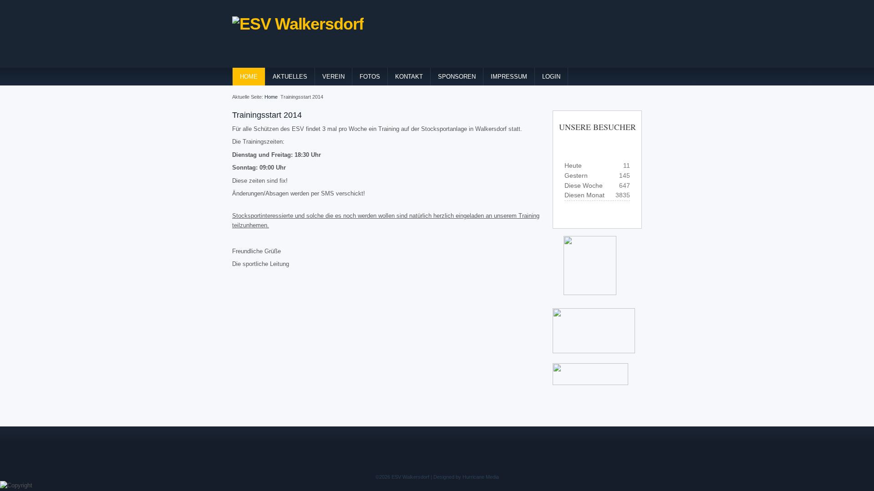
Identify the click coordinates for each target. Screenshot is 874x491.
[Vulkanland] (590, 383)
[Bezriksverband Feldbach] (553, 302)
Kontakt (409, 76)
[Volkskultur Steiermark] (555, 358)
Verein (333, 76)
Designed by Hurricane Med (464, 477)
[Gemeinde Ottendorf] (585, 293)
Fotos (370, 76)
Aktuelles (290, 76)
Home (249, 76)
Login (551, 76)
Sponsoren (457, 76)
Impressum (509, 76)
